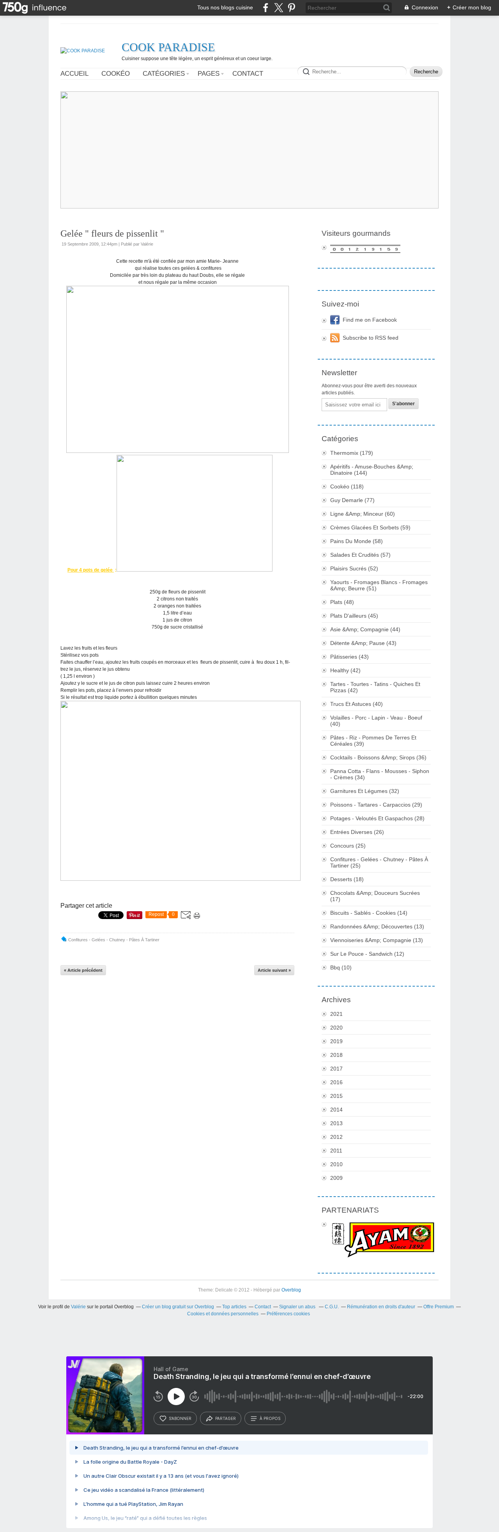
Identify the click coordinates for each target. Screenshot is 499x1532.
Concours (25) (348, 846)
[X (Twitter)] (278, 7)
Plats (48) (342, 602)
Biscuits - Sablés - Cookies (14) (368, 913)
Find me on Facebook (370, 320)
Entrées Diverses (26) (357, 832)
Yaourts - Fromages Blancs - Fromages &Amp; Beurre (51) (379, 585)
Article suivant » (274, 970)
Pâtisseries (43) (349, 657)
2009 (336, 1178)
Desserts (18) (347, 879)
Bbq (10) (341, 967)
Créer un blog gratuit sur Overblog (178, 1306)
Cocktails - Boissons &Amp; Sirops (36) (378, 757)
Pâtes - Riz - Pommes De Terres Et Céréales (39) (373, 740)
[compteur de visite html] (376, 249)
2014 (336, 1109)
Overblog (291, 1290)
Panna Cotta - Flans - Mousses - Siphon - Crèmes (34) (379, 774)
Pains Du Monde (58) (356, 541)
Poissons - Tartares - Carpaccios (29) (376, 805)
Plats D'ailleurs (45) (354, 616)
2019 (336, 1041)
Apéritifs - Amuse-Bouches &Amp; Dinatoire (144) (371, 469)
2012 (336, 1137)
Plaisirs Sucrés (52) (354, 568)
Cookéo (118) (347, 486)
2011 (336, 1150)
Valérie (78, 1306)
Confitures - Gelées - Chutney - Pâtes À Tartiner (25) (379, 862)
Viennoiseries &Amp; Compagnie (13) (376, 940)
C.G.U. (332, 1306)
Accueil (74, 73)
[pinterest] (291, 7)
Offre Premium (438, 1306)
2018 (336, 1055)
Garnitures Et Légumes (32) (364, 791)
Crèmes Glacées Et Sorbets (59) (370, 527)
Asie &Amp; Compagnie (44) (365, 629)
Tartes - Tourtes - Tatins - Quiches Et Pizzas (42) (375, 687)
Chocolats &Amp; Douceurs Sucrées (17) (375, 896)
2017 (336, 1068)
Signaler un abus (298, 1306)
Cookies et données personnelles (222, 1313)
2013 (336, 1123)
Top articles (234, 1306)
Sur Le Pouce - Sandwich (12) (367, 954)
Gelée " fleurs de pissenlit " (112, 233)
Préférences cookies (288, 1313)
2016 (336, 1082)
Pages (208, 73)
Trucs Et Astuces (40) (356, 704)
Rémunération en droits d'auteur (381, 1306)
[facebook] (266, 7)
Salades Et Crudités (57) (360, 555)
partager (225, 1418)
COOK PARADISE (168, 47)
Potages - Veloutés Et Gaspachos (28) (377, 818)
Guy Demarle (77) (352, 500)
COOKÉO (115, 73)
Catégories (164, 73)
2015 (336, 1096)
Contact (247, 73)
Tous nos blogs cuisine (225, 7)
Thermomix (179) (351, 453)
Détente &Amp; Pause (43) (363, 643)
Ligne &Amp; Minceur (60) (362, 514)
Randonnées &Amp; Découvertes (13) (377, 926)
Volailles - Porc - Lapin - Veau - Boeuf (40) (376, 720)
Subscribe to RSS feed (370, 338)
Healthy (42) (345, 670)
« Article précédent (83, 970)
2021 (336, 1014)
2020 (336, 1027)
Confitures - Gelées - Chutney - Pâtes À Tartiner (113, 939)
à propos (270, 1418)
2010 (336, 1164)
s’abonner (180, 1418)
